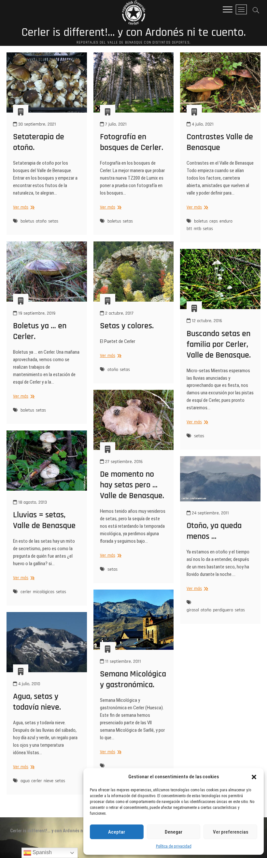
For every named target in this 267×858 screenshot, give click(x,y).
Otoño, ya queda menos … (214, 531)
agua (25, 781)
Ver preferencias (230, 832)
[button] (254, 777)
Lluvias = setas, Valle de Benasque (44, 520)
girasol (193, 610)
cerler (26, 592)
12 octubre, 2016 (206, 321)
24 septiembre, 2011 (209, 513)
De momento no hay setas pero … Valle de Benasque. (132, 485)
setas (53, 221)
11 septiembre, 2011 (122, 661)
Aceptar (116, 832)
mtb (197, 229)
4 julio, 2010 (28, 684)
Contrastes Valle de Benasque (220, 142)
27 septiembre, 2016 (123, 462)
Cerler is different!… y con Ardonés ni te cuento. (133, 32)
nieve (48, 781)
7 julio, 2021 (115, 124)
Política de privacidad (173, 846)
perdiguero (223, 610)
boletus (27, 221)
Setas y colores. (127, 325)
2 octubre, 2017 (119, 313)
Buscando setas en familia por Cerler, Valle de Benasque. (219, 344)
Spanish (41, 852)
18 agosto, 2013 (32, 502)
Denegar (173, 832)
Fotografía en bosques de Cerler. (131, 142)
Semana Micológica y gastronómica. (133, 679)
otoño (41, 221)
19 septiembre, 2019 (36, 313)
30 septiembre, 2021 (36, 124)
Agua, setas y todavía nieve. (37, 702)
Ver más (23, 207)
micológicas (43, 592)
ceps (213, 221)
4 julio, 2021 (202, 124)
